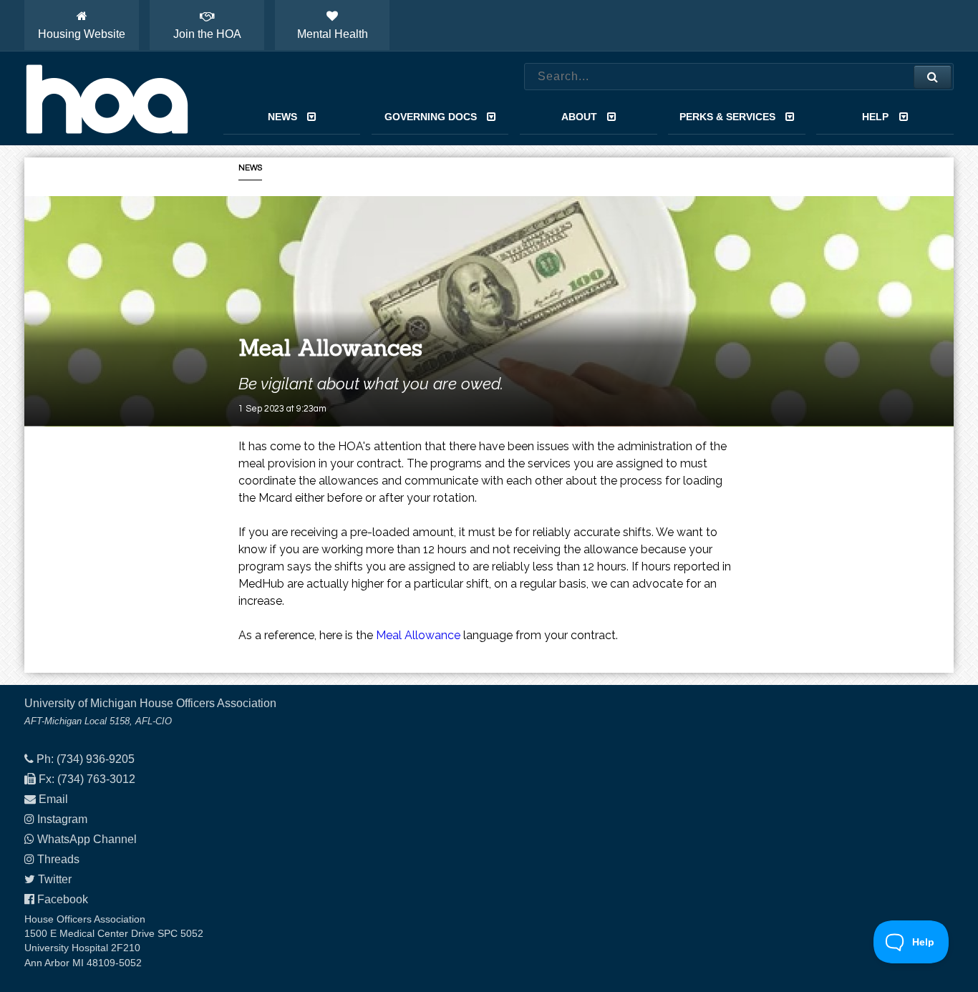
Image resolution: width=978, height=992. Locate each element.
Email (53, 799)
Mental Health (332, 34)
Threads (58, 859)
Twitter (55, 879)
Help (875, 116)
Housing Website (81, 34)
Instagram (62, 819)
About (579, 116)
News (282, 116)
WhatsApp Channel (87, 839)
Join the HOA (207, 34)
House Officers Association (106, 99)
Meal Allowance (418, 635)
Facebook (62, 899)
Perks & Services (727, 116)
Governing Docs (430, 116)
